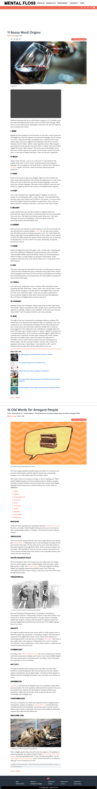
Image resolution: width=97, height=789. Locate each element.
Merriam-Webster (18, 543)
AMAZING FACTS (51, 3)
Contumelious (18, 514)
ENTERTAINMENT (62, 3)
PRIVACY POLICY (64, 781)
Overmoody (17, 506)
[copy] (20, 39)
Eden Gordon (13, 416)
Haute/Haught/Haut (19, 497)
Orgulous (16, 494)
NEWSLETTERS (51, 781)
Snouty (16, 503)
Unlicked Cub (17, 517)
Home (12, 398)
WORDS (18, 398)
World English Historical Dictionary (22, 758)
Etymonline (48, 639)
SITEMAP (50, 783)
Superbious (17, 511)
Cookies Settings (77, 783)
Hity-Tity (16, 509)
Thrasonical (17, 500)
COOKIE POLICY (77, 781)
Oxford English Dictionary (29, 654)
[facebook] (81, 7)
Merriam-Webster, (39, 705)
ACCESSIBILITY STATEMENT (36, 783)
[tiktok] (90, 7)
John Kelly (12, 36)
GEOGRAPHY (74, 3)
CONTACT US (33, 781)
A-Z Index (63, 783)
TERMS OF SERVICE (20, 783)
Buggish (16, 491)
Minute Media (45, 787)
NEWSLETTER (41, 3)
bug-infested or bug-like (52, 526)
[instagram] (87, 7)
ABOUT (17, 781)
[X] (84, 7)
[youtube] (94, 7)
